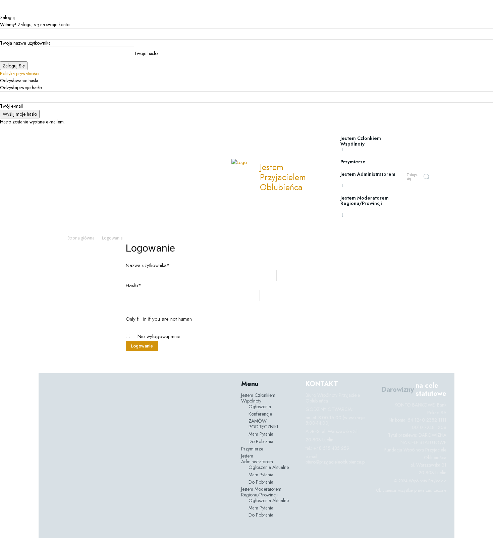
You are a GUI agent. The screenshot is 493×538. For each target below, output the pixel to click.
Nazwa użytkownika (148, 265)
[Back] (2, 10)
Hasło (133, 285)
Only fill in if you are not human (159, 319)
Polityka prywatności (19, 73)
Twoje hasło (146, 53)
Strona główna (81, 238)
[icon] (439, 177)
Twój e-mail (11, 106)
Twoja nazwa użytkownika (25, 43)
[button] (426, 176)
